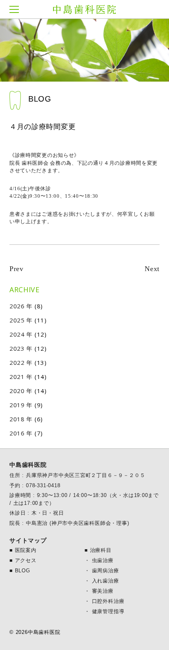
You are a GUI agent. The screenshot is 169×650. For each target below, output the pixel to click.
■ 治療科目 (98, 550)
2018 (17, 419)
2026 (17, 306)
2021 (17, 377)
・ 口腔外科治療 (104, 601)
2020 (17, 391)
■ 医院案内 (23, 550)
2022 (17, 362)
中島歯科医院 (84, 9)
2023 (17, 348)
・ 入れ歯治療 (101, 581)
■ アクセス (23, 560)
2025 (17, 320)
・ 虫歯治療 (99, 560)
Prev (16, 268)
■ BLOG (19, 571)
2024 (17, 334)
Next (152, 268)
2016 (17, 433)
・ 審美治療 (99, 591)
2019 (17, 405)
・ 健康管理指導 (104, 611)
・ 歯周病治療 (101, 571)
